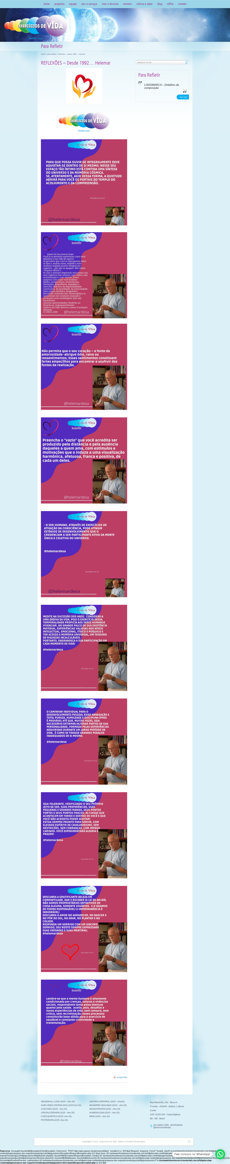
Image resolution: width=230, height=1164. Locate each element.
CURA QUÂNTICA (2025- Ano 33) (56, 1116)
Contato (182, 4)
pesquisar (186, 62)
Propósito (59, 4)
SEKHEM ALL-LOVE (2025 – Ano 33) (58, 1101)
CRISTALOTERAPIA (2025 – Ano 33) (57, 1113)
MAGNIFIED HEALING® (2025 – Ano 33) (108, 1105)
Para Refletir (51, 54)
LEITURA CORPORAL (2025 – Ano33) (106, 1101)
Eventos (127, 4)
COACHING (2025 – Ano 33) (54, 1109)
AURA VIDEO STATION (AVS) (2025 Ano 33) (61, 1105)
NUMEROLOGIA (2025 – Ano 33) (104, 1113)
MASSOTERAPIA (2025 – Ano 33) (104, 1109)
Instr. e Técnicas (110, 4)
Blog (159, 4)
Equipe (73, 4)
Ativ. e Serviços (89, 4)
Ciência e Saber (144, 4)
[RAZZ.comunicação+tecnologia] (189, 1141)
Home (47, 4)
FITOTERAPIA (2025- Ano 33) (54, 1120)
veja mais (183, 97)
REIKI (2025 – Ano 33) (99, 1116)
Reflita (170, 4)
